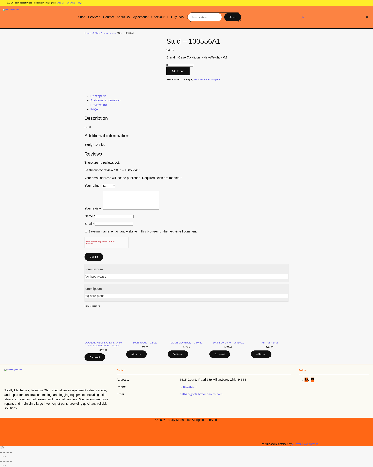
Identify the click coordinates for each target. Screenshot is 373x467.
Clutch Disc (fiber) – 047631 (186, 342)
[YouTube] (312, 380)
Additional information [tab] (105, 100)
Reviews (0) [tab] (98, 105)
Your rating (93, 185)
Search (232, 17)
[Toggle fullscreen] (4, 452)
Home (87, 33)
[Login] (302, 17)
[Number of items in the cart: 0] (367, 17)
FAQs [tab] (94, 109)
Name (90, 216)
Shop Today (69, 3)
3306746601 (188, 387)
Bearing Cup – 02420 (145, 342)
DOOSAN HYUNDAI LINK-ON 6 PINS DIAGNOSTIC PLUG (103, 344)
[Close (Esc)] (11, 452)
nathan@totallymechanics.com (201, 394)
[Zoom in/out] (1, 452)
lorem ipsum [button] (93, 289)
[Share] (7, 452)
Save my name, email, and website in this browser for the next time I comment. (142, 231)
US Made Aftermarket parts (104, 33)
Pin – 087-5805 (270, 342)
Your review (94, 208)
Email (90, 223)
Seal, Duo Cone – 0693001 (228, 342)
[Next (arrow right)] (4, 456)
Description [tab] (98, 96)
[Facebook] (306, 380)
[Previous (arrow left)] (1, 456)
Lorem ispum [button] (94, 269)
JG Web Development (305, 444)
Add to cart (178, 71)
